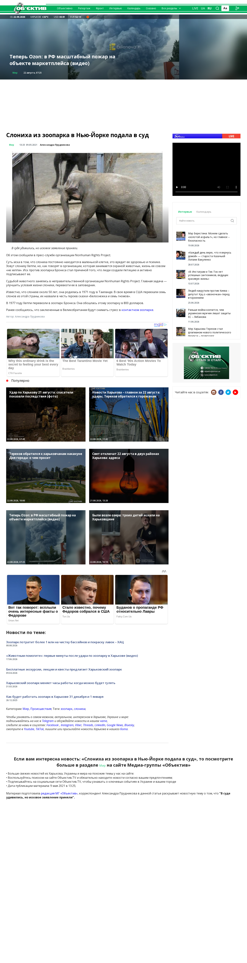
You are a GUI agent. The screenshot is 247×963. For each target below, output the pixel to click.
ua (203, 8)
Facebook (52, 725)
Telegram (48, 721)
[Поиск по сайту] (217, 8)
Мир (15, 72)
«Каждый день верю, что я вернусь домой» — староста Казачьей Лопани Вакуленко (209, 256)
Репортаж (84, 8)
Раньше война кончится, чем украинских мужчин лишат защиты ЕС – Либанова (209, 313)
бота (124, 729)
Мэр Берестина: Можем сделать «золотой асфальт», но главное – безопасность (209, 237)
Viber (78, 725)
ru (210, 8)
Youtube (29, 729)
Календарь (133, 8)
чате (103, 721)
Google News (115, 725)
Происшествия (40, 709)
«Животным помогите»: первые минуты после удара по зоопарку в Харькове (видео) (72, 656)
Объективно (65, 8)
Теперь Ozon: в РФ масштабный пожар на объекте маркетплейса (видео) (62, 60)
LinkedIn (100, 725)
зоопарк (67, 709)
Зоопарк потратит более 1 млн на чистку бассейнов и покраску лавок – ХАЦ (65, 642)
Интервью (115, 8)
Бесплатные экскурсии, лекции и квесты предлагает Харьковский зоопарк (64, 669)
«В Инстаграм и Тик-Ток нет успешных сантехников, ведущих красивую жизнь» (208, 275)
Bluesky (129, 725)
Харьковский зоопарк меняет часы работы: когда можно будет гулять (60, 683)
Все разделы (169, 8)
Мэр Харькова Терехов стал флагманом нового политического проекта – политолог (209, 332)
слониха (79, 709)
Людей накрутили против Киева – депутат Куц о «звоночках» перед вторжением (208, 294)
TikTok (40, 729)
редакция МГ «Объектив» (59, 793)
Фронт (100, 8)
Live (195, 8)
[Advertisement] (123, 104)
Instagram (67, 725)
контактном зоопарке (137, 310)
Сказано (151, 8)
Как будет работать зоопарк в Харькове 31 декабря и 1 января (54, 697)
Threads (88, 725)
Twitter (228, 392)
